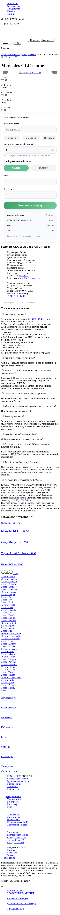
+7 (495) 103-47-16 (16, 296)
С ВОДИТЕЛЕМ (15, 909)
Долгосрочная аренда (17, 835)
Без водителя (13, 6)
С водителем (13, 8)
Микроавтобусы (15, 799)
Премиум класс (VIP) (17, 822)
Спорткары (12, 832)
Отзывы (11, 855)
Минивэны (12, 786)
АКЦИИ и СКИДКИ (17, 898)
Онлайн (16, 168)
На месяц (11, 11)
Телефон (44, 168)
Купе (9, 807)
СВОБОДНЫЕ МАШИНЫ (20, 893)
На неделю (12, 138)
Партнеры (12, 850)
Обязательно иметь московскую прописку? (26, 393)
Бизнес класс (13, 819)
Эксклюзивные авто (17, 825)
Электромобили (14, 796)
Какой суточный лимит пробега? (21, 434)
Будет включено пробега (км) (18, 144)
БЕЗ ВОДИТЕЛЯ (15, 890)
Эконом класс (14, 814)
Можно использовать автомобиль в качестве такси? (30, 406)
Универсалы (13, 801)
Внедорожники (14, 784)
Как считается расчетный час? (20, 358)
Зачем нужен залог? (14, 416)
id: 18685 (13, 57)
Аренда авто (7, 54)
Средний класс (14, 817)
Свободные (10, 523)
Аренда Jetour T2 (15, 840)
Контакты (12, 852)
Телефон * (9, 189)
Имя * (7, 176)
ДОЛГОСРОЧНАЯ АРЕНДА (21, 903)
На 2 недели (31, 138)
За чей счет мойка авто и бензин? (21, 462)
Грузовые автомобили (18, 781)
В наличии (12, 3)
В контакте (11, 858)
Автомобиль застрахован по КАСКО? (23, 480)
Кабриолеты (13, 789)
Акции (10, 14)
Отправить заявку (30, 205)
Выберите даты (11, 124)
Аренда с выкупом (16, 837)
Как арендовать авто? (15, 314)
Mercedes (32, 54)
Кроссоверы (13, 804)
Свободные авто (32, 278)
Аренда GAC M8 (15, 842)
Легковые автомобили (18, 778)
